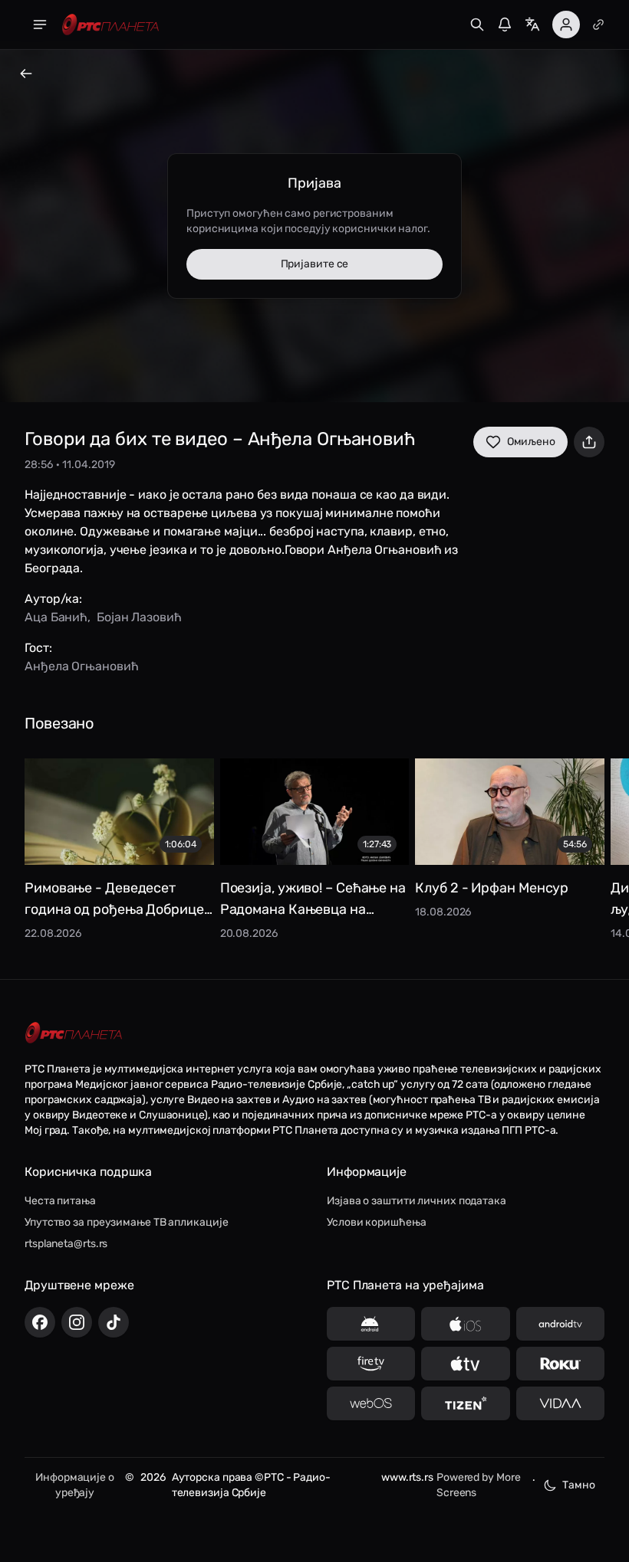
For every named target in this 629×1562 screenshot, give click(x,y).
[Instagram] (76, 1322)
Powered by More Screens (478, 1485)
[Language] (532, 24)
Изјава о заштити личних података (416, 1200)
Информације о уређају (74, 1485)
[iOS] (465, 1324)
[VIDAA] (560, 1403)
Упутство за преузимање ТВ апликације (126, 1222)
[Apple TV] (465, 1363)
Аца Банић (56, 617)
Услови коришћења (376, 1222)
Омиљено (531, 441)
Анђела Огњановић (81, 666)
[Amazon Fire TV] (371, 1363)
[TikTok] (113, 1322)
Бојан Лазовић (139, 617)
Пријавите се (315, 263)
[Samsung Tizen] (465, 1403)
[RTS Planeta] (110, 24)
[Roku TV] (560, 1363)
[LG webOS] (371, 1403)
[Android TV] (560, 1324)
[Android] (371, 1324)
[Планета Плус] (598, 24)
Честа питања (60, 1200)
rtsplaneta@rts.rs (66, 1243)
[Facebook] (40, 1322)
